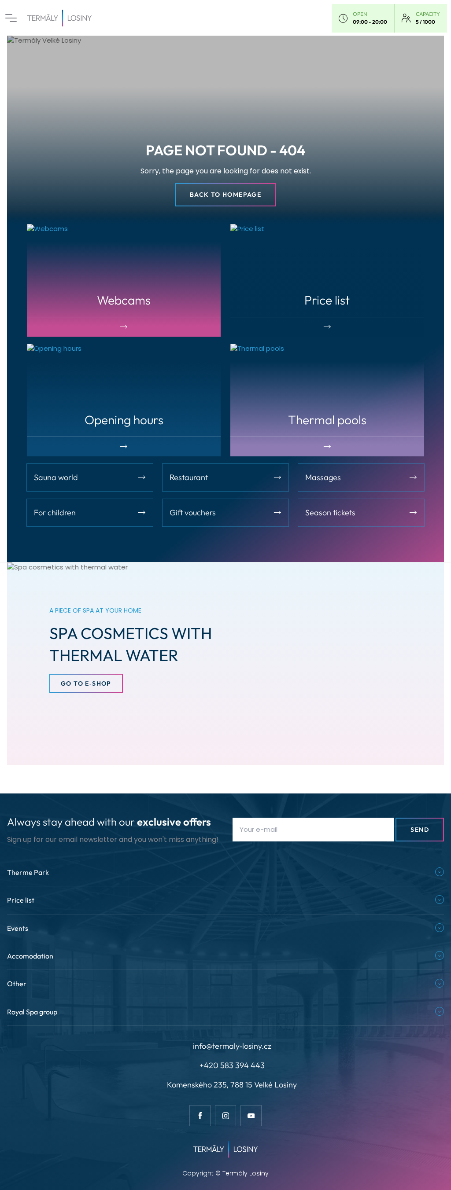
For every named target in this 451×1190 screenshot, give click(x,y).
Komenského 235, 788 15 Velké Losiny (232, 1085)
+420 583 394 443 (232, 1065)
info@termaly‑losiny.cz (232, 1046)
